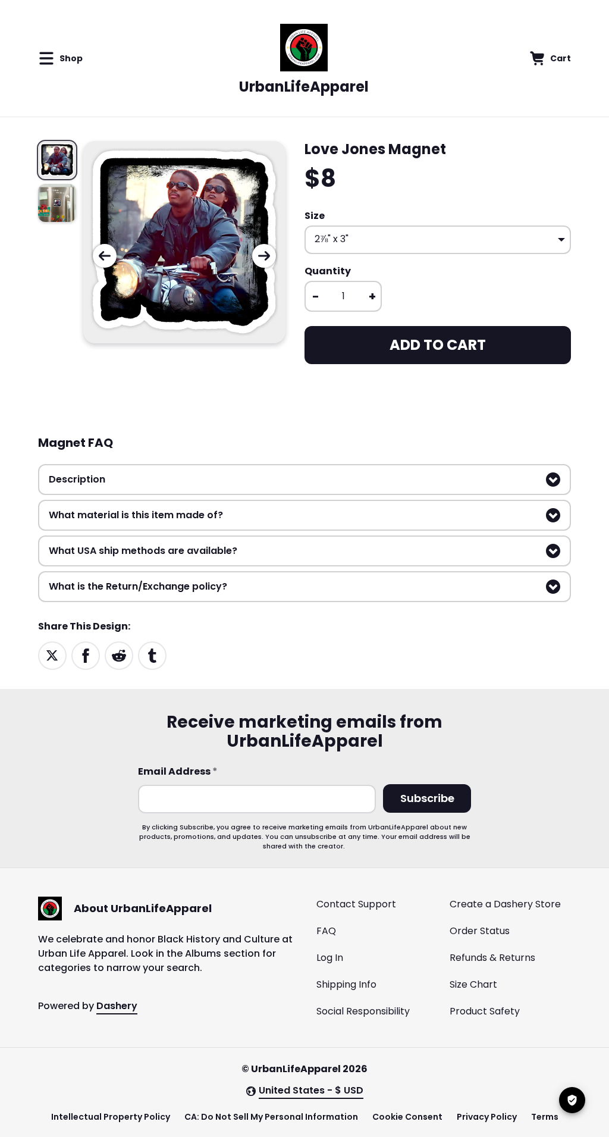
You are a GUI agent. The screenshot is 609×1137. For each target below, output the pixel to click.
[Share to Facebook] (85, 655)
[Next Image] (264, 255)
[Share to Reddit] (119, 655)
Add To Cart (438, 345)
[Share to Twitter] (52, 655)
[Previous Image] (104, 255)
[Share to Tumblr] (152, 655)
